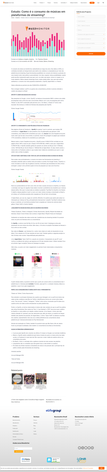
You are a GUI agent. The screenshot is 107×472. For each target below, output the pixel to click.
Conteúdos (63, 2)
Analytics (31, 59)
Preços (49, 2)
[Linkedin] (89, 447)
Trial (92, 2)
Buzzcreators (84, 2)
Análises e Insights (23, 59)
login (98, 2)
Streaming (51, 61)
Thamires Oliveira (42, 59)
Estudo (41, 61)
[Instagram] (92, 447)
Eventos (56, 2)
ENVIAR (91, 53)
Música (45, 61)
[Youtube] (85, 447)
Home (35, 2)
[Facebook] (79, 447)
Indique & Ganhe (74, 2)
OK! (101, 468)
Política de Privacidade (88, 468)
